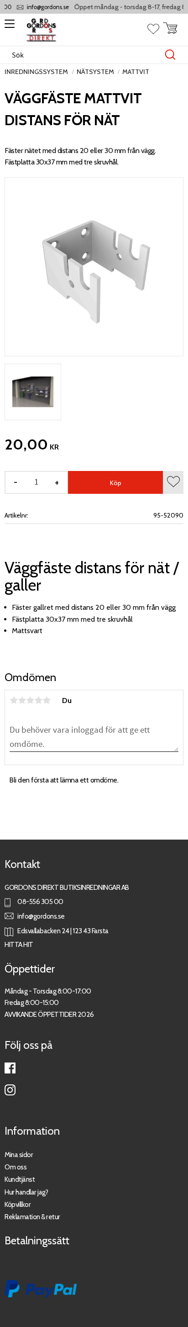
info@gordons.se (43, 7)
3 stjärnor (30, 700)
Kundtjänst (20, 1179)
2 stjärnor (22, 700)
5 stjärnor (46, 700)
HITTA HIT (19, 944)
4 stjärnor (38, 700)
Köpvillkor (18, 1204)
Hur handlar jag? (26, 1192)
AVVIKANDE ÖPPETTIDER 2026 (49, 1014)
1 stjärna (14, 700)
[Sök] (170, 54)
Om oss (15, 1167)
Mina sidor (19, 1154)
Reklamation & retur (32, 1216)
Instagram (10, 1089)
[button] (8, 27)
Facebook (10, 1068)
